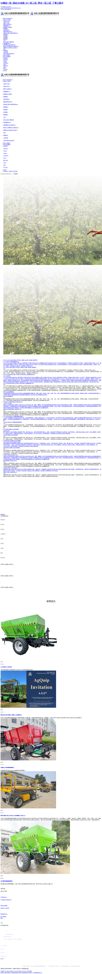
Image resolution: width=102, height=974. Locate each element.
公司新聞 (5, 52)
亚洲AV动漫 (4, 972)
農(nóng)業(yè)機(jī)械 (8, 41)
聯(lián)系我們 (6, 55)
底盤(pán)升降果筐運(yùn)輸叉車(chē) (12, 409)
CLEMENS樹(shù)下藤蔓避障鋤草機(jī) (12, 422)
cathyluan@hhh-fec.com (6, 8)
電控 (4, 49)
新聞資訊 (5, 50)
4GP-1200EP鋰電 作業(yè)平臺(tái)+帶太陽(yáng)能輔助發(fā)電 (18, 383)
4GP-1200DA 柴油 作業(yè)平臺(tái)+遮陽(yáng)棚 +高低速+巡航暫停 (19, 367)
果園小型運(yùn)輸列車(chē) (10, 472)
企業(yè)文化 (6, 22)
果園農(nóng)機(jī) (7, 27)
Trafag (4, 66)
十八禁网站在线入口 (37, 972)
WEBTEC (5, 59)
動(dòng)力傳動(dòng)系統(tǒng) (10, 46)
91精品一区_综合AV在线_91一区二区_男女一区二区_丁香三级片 (32, 3)
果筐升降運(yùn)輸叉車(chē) (10, 460)
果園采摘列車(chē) (7, 31)
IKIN (4, 68)
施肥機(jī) (5, 28)
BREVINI (5, 65)
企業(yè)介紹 (6, 21)
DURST (5, 60)
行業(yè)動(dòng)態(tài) (8, 53)
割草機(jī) (5, 36)
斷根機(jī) (5, 39)
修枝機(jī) (5, 34)
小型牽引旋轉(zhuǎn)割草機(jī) (10, 435)
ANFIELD (5, 63)
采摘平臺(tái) (6, 30)
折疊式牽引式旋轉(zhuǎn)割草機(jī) (11, 447)
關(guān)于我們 (7, 19)
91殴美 (30, 972)
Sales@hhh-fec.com (16, 8)
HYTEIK (5, 69)
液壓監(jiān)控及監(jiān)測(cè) (10, 47)
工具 (4, 40)
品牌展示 (5, 58)
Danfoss (5, 61)
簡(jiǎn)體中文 (8, 9)
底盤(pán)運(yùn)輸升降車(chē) (10, 33)
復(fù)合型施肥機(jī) (8, 396)
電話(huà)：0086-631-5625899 (10, 171)
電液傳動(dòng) (7, 43)
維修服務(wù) (6, 25)
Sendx (4, 64)
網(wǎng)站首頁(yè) (8, 18)
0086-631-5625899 (6, 6)
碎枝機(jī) (5, 37)
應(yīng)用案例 (6, 56)
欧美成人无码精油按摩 (12, 972)
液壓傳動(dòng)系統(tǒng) (9, 44)
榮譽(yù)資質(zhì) (7, 24)
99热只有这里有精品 (23, 972)
